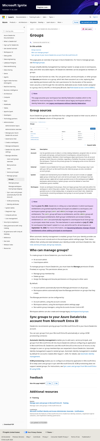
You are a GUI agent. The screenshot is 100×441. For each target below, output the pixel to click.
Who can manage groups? (40, 52)
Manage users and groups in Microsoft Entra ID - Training (49, 403)
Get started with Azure (89, 22)
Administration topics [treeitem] (12, 126)
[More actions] (95, 29)
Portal (76, 22)
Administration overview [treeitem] (13, 129)
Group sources (36, 50)
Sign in (95, 17)
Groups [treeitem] (11, 179)
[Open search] (90, 17)
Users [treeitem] (9, 169)
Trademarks (86, 437)
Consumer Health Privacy (59, 437)
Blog (27, 437)
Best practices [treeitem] (11, 165)
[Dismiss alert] (96, 3)
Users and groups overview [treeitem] (13, 160)
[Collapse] (24, 27)
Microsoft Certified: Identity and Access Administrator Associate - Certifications (57, 411)
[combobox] (13, 31)
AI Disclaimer (6, 437)
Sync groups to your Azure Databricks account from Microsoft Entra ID (54, 55)
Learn (32, 29)
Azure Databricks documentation (47, 29)
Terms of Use (75, 437)
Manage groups (39, 63)
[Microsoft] (3, 17)
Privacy (45, 437)
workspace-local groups (79, 311)
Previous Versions (18, 437)
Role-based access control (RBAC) (82, 88)
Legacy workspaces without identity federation (67, 103)
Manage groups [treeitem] (14, 183)
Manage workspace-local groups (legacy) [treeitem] (15, 187)
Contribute (36, 437)
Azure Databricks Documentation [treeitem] (9, 36)
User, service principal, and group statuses (45, 245)
